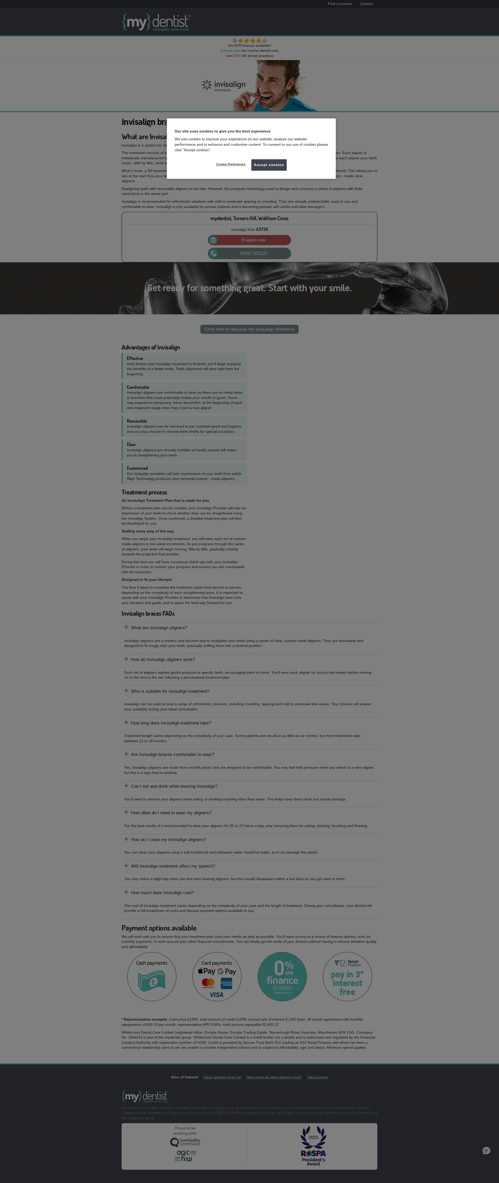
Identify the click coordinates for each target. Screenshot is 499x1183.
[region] (251, 148)
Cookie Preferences (230, 164)
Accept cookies (269, 165)
